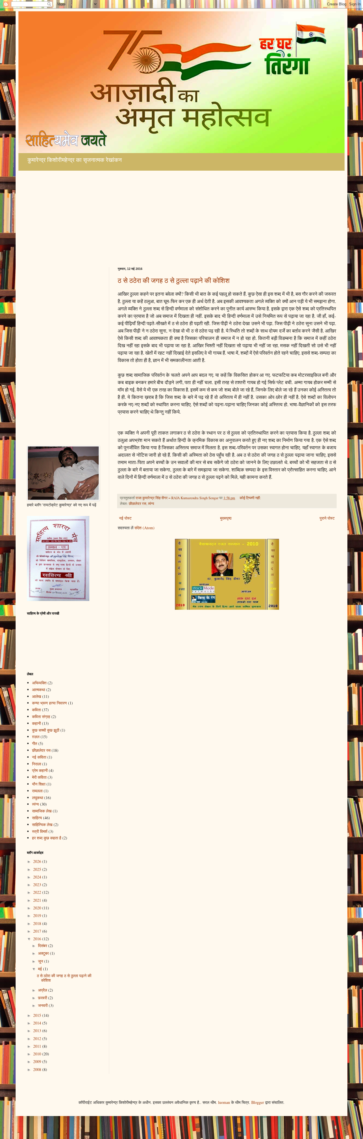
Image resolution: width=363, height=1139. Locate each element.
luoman (224, 1102)
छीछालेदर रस (137, 503)
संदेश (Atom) (144, 527)
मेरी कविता (39, 777)
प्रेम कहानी (40, 770)
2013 (37, 1030)
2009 (37, 1061)
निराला (36, 764)
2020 (37, 908)
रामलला (37, 790)
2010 (37, 1054)
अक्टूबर (44, 953)
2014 (37, 1023)
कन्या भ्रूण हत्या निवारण (49, 703)
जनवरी (43, 1005)
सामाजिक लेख (42, 811)
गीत (34, 743)
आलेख (36, 696)
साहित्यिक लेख (42, 824)
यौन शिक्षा (38, 784)
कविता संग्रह (41, 716)
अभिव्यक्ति (39, 682)
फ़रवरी (43, 997)
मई (40, 968)
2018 (37, 923)
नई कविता (39, 757)
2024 (37, 877)
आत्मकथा (38, 689)
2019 (37, 915)
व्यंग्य (151, 503)
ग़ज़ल (35, 736)
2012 (37, 1038)
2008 (37, 1069)
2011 (37, 1046)
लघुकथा (37, 797)
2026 (37, 861)
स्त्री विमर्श (39, 831)
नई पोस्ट (125, 518)
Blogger (257, 1102)
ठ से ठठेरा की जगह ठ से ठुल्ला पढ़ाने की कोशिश (174, 280)
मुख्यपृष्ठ (225, 518)
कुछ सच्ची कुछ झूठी (45, 730)
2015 (37, 1015)
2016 (37, 938)
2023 (37, 884)
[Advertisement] (181, 219)
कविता (36, 709)
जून (41, 961)
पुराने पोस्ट (327, 518)
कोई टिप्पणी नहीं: (251, 498)
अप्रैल (43, 990)
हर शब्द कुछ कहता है (46, 838)
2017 (37, 931)
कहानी (36, 723)
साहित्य (37, 817)
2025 (37, 869)
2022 (37, 892)
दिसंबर (43, 945)
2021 (37, 900)
